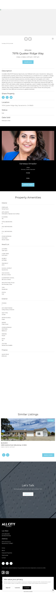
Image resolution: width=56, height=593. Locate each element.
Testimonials (5, 555)
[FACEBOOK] (7, 563)
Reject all (8, 587)
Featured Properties (7, 553)
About (3, 550)
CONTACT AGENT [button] (28, 184)
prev (26, 39)
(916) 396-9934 (28, 174)
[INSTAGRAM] (11, 563)
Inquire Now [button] (28, 62)
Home (3, 548)
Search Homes (48, 455)
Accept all (26, 587)
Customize (17, 587)
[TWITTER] (3, 563)
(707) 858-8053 (6, 534)
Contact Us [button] (28, 494)
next (30, 39)
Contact (4, 557)
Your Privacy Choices (28, 591)
